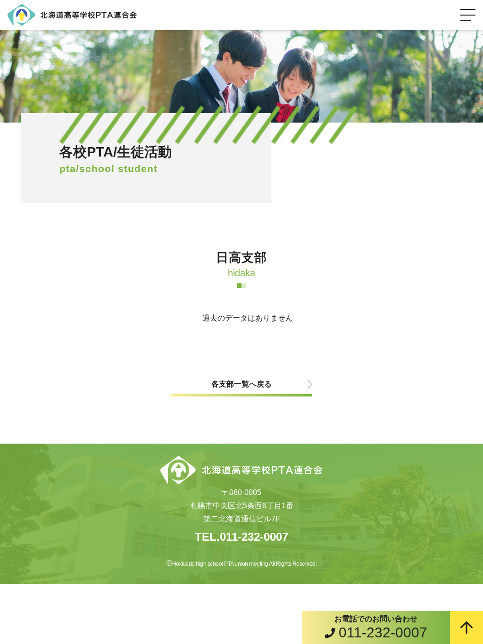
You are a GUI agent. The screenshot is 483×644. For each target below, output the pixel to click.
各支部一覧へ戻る (241, 384)
